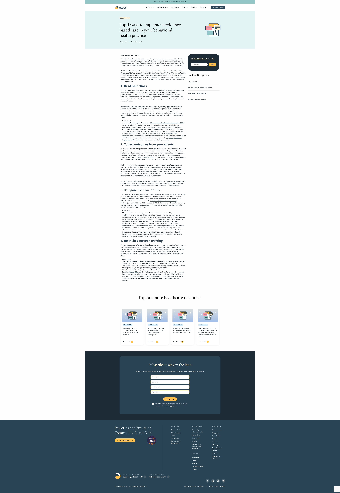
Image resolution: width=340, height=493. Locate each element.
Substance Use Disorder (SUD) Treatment (197, 446)
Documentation (176, 430)
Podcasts (215, 439)
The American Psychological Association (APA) (167, 123)
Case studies (216, 436)
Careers (194, 460)
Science (194, 463)
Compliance (175, 438)
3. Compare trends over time (197, 93)
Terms (210, 486)
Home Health (196, 438)
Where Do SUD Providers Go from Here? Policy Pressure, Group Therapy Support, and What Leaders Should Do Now (207, 332)
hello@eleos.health (157, 477)
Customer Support (197, 466)
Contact (194, 469)
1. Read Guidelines (193, 82)
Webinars (215, 442)
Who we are (195, 457)
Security (222, 486)
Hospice (194, 441)
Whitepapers (216, 445)
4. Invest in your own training (197, 99)
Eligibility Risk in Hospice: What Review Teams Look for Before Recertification (182, 330)
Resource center (217, 430)
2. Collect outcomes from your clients (200, 87)
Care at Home (196, 435)
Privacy (216, 486)
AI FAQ (214, 453)
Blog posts (215, 433)
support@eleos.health (133, 477)
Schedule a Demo (124, 440)
